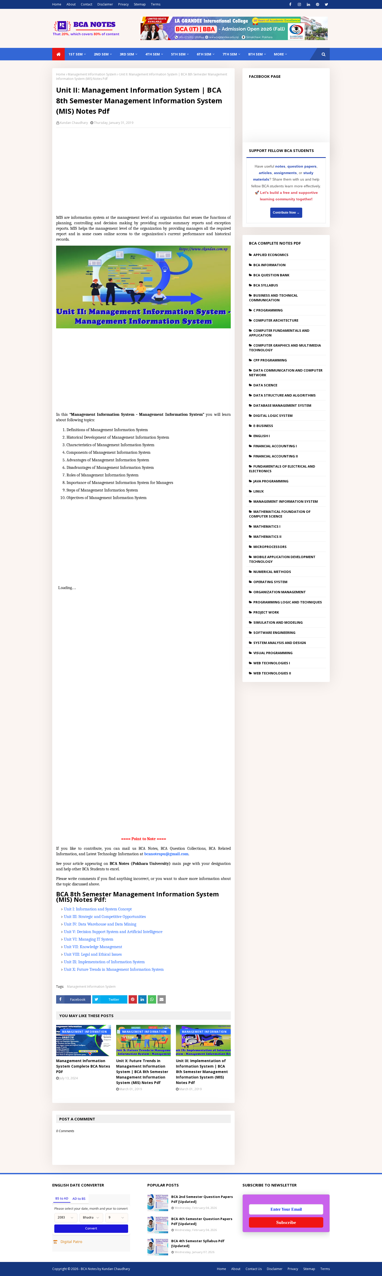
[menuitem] (58, 54)
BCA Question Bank (271, 275)
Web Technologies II (272, 673)
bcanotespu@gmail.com (166, 854)
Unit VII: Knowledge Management (93, 947)
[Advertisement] (143, 169)
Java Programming (270, 481)
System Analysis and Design (279, 642)
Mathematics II (267, 536)
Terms (155, 4)
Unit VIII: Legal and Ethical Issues (93, 954)
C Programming (268, 310)
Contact (86, 4)
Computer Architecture (275, 320)
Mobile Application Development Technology (282, 559)
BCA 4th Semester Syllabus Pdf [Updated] (198, 1243)
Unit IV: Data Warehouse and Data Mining (100, 924)
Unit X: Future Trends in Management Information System (114, 969)
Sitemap (140, 4)
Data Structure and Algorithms (284, 395)
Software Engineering (274, 632)
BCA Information (269, 265)
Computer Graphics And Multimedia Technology (285, 347)
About (71, 4)
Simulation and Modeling (278, 622)
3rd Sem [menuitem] (127, 54)
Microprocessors (270, 546)
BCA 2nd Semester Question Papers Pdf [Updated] (202, 1199)
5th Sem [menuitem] (178, 54)
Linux (258, 491)
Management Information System (92, 74)
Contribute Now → (286, 212)
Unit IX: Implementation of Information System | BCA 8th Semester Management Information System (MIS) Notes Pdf (202, 1071)
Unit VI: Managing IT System (88, 939)
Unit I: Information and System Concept (98, 909)
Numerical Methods (272, 571)
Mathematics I (266, 526)
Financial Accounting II (275, 456)
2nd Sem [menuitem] (101, 54)
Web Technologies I (271, 663)
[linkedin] (308, 4)
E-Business (263, 425)
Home (56, 4)
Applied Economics (270, 254)
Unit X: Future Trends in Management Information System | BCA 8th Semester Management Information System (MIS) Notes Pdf (142, 1071)
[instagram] (299, 4)
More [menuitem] (279, 54)
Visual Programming (273, 652)
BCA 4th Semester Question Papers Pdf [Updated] (201, 1221)
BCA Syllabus (265, 285)
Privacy (123, 4)
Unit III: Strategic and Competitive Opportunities (105, 916)
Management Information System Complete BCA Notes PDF (83, 1066)
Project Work (266, 612)
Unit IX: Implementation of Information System (104, 962)
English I (261, 435)
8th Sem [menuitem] (255, 54)
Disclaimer (105, 4)
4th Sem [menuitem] (152, 54)
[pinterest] (317, 4)
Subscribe (286, 1222)
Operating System (270, 581)
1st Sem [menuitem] (76, 54)
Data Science (265, 385)
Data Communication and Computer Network (285, 372)
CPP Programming (270, 360)
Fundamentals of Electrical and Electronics (282, 468)
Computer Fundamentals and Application (279, 332)
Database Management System (282, 405)
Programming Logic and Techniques (287, 602)
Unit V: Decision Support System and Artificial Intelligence (113, 931)
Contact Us (254, 1269)
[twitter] (326, 4)
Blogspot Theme (153, 1269)
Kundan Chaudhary (74, 122)
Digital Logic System (273, 415)
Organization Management (279, 592)
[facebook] (290, 4)
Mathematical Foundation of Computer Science (280, 514)
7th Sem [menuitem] (229, 54)
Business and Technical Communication (273, 297)
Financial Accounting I (275, 446)
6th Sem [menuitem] (204, 54)
